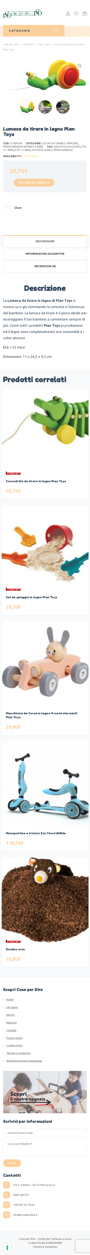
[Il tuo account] (68, 14)
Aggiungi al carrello (34, 182)
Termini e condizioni (18, 1053)
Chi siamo (12, 1007)
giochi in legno (42, 150)
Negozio (11, 1022)
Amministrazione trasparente (24, 1060)
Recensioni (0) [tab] (45, 266)
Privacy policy (14, 1037)
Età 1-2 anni (23, 150)
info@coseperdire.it (25, 1214)
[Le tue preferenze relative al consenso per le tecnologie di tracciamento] (7, 1248)
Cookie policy (14, 1045)
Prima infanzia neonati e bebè (23, 146)
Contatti (11, 1030)
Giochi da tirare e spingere (60, 143)
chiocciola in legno (67, 146)
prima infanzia (63, 150)
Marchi (10, 1014)
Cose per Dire (27, 1238)
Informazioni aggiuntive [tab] (45, 253)
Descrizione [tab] (45, 241)
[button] (80, 66)
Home (10, 999)
